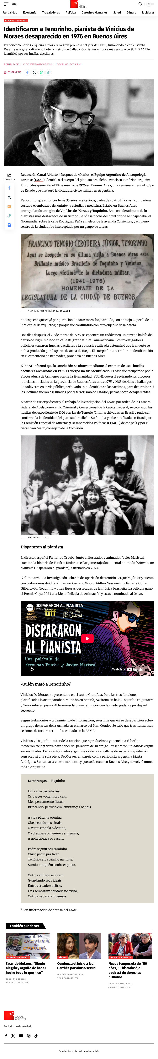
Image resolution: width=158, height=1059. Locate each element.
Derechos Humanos (16, 21)
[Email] (9, 206)
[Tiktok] (36, 1036)
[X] (13, 1036)
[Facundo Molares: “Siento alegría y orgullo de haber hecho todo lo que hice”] (28, 946)
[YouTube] (21, 1036)
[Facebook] (6, 1036)
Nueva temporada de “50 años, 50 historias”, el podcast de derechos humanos (127, 970)
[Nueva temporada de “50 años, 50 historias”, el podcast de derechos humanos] (130, 946)
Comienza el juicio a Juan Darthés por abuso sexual (77, 965)
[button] (7, 4)
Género (63, 957)
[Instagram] (29, 1036)
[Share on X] (34, 72)
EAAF (39, 180)
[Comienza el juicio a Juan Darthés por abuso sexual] (79, 946)
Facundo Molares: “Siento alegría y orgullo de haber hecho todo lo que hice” (26, 968)
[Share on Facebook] (27, 72)
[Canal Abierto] (79, 4)
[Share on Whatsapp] (41, 72)
